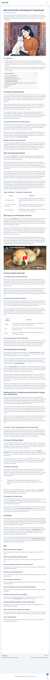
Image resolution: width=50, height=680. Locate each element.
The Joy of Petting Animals (10, 84)
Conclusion (7, 85)
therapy (15, 366)
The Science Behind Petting (10, 75)
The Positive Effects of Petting (11, 81)
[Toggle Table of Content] (34, 74)
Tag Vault (4, 2)
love (5, 127)
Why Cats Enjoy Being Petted (11, 77)
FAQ (6, 87)
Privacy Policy (32, 676)
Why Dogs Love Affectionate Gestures (13, 78)
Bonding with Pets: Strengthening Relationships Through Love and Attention (20, 83)
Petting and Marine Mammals (11, 80)
